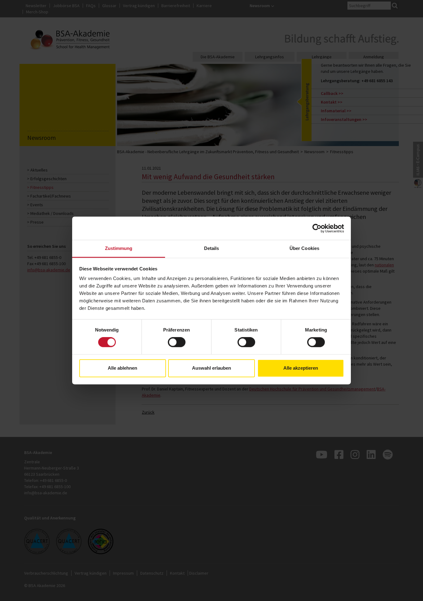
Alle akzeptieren (300, 368)
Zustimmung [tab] (119, 248)
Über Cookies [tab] (304, 248)
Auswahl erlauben (211, 368)
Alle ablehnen (122, 368)
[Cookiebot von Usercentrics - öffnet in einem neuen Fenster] (317, 228)
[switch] (176, 342)
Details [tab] (211, 248)
